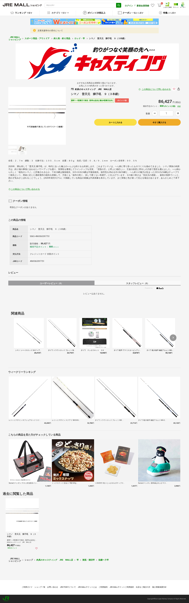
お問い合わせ (52, 587)
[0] (159, 5)
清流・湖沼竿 (88, 560)
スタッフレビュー (137, 283)
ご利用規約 (103, 587)
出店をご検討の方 (143, 587)
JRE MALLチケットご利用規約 (122, 587)
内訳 (179, 106)
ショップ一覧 (39, 587)
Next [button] (53, 116)
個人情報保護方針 (159, 587)
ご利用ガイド (27, 587)
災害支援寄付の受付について (50, 30)
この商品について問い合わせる (156, 89)
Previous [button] (21, 116)
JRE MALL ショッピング (15, 38)
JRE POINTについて (68, 587)
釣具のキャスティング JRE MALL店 (55, 560)
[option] (37, 116)
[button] (173, 337)
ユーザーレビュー (51, 283)
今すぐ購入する (159, 122)
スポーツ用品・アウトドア (37, 38)
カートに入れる (115, 122)
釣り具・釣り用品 (62, 38)
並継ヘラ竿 (103, 560)
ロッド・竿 (79, 38)
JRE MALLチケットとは (87, 587)
